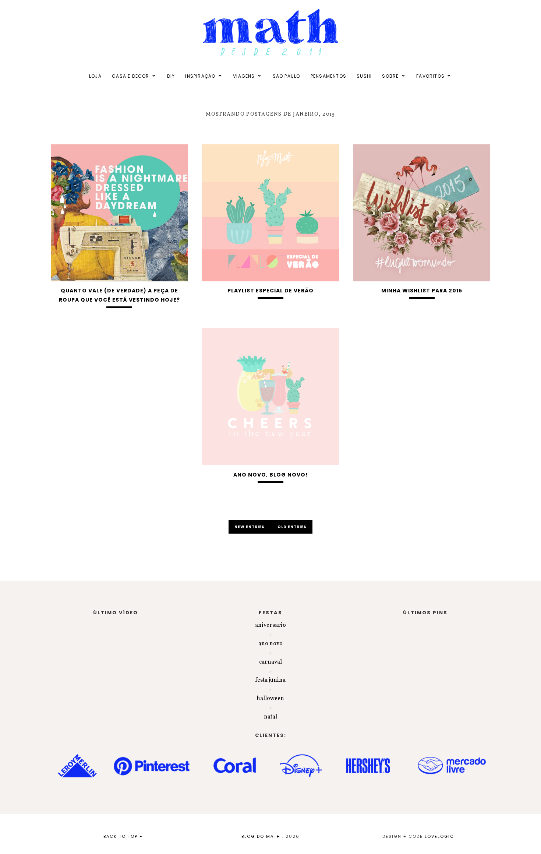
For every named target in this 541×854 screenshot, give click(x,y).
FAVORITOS (430, 76)
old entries (292, 527)
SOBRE (390, 76)
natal (270, 717)
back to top (121, 836)
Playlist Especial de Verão (270, 290)
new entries (250, 527)
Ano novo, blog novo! (270, 474)
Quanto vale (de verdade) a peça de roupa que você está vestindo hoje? (119, 295)
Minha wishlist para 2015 (421, 290)
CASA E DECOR (130, 76)
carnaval (270, 662)
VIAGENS (244, 76)
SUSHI (364, 76)
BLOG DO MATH (260, 836)
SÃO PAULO (286, 76)
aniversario (270, 625)
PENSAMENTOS (328, 76)
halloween (270, 699)
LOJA (95, 76)
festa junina (270, 680)
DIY (171, 76)
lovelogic (439, 836)
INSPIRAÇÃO (200, 76)
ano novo (270, 644)
